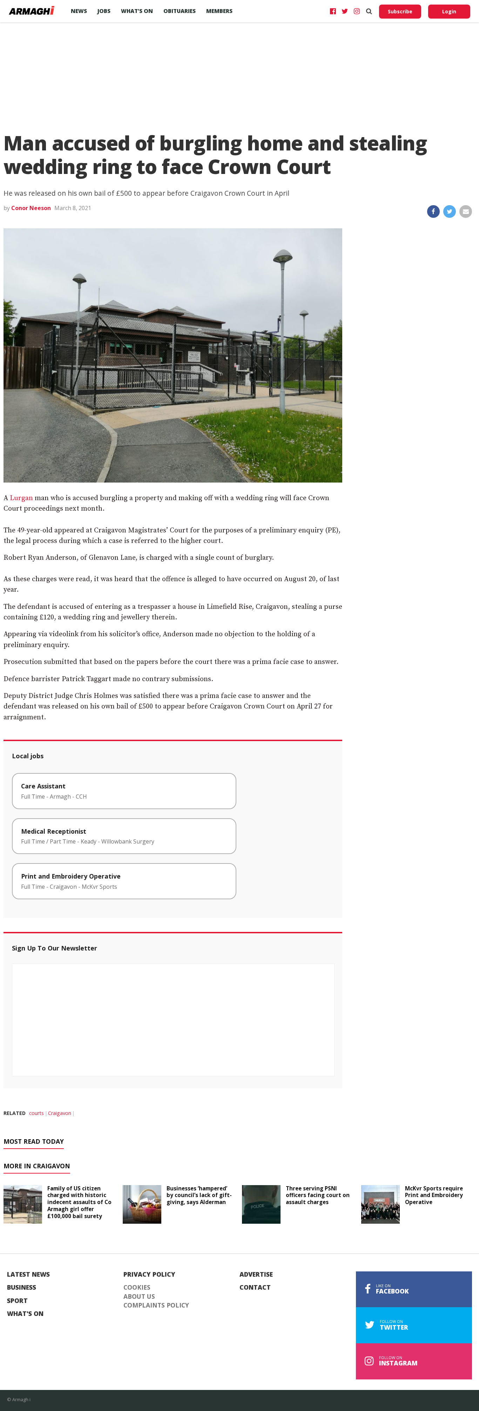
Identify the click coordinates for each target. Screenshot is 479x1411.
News (79, 10)
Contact (255, 1287)
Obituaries (179, 10)
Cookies (136, 1287)
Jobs (103, 10)
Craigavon (59, 1113)
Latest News (28, 1274)
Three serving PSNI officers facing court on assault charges (318, 1195)
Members (219, 10)
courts (36, 1113)
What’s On (137, 10)
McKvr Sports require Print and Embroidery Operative (434, 1195)
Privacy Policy (149, 1274)
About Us (139, 1297)
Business (21, 1287)
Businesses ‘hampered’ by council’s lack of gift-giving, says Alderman (199, 1195)
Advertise (256, 1274)
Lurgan (21, 498)
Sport (17, 1301)
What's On (25, 1314)
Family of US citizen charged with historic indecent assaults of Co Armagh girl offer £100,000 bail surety (79, 1202)
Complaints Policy (156, 1305)
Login (449, 11)
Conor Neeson (31, 208)
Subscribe (400, 11)
